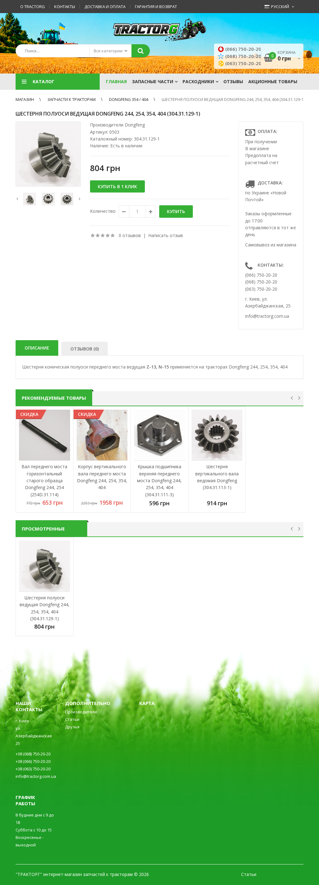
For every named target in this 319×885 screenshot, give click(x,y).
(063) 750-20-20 (243, 63)
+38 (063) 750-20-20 (33, 769)
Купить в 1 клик (117, 186)
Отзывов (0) (84, 349)
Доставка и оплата (105, 6)
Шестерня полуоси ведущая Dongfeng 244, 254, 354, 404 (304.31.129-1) (233, 99)
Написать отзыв (165, 235)
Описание (37, 348)
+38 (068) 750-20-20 (33, 754)
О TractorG (32, 6)
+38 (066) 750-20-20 (33, 761)
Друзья (72, 727)
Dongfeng (135, 125)
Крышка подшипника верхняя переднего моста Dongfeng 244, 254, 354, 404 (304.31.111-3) (159, 480)
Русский (279, 6)
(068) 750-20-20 (243, 56)
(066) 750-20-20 (243, 49)
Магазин (25, 99)
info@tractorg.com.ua (267, 316)
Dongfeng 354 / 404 (128, 99)
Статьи (72, 719)
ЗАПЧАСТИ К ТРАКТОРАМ (71, 99)
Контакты (64, 6)
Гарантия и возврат (156, 6)
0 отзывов (130, 235)
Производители (81, 712)
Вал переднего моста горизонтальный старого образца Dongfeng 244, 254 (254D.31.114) (44, 480)
